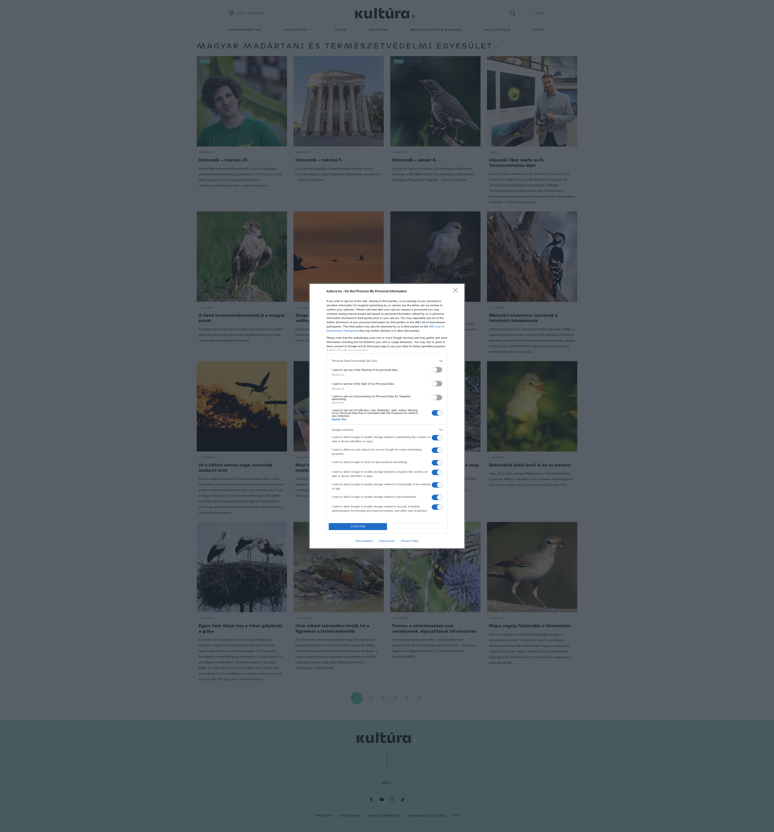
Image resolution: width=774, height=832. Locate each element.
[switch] (437, 369)
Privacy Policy (410, 540)
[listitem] (387, 361)
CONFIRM (358, 526)
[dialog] (387, 416)
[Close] (457, 291)
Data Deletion (364, 540)
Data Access (387, 540)
